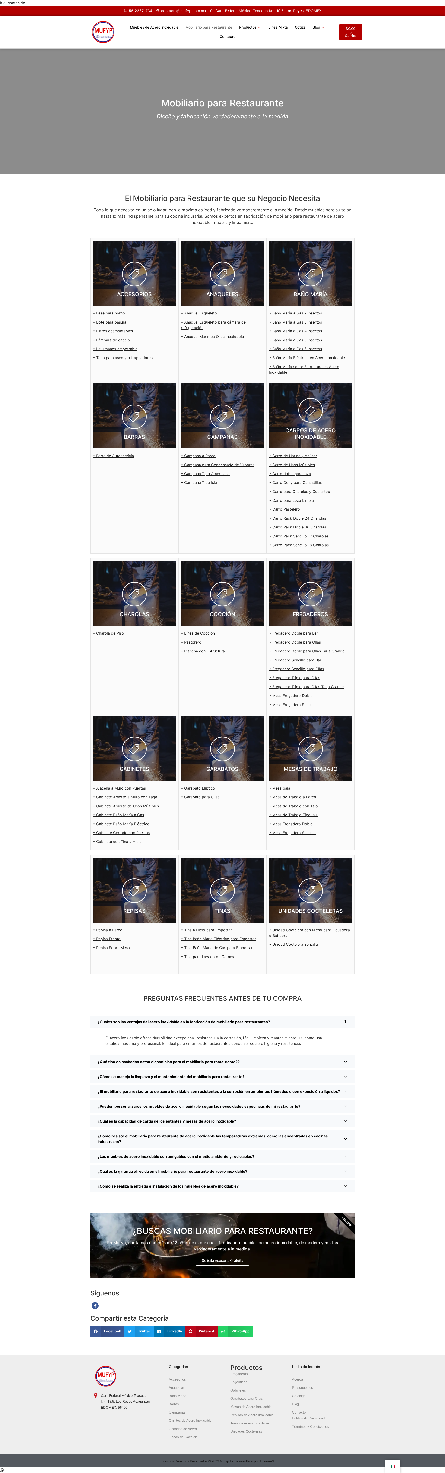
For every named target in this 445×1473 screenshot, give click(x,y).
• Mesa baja (279, 788)
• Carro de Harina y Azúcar (293, 455)
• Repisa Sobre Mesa (111, 947)
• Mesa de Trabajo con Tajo (293, 806)
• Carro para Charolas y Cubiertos (299, 491)
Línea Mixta (278, 27)
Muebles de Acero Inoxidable (154, 27)
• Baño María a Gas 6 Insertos (295, 348)
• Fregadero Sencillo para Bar (295, 660)
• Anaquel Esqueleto (199, 313)
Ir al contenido (12, 2)
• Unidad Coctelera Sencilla (293, 944)
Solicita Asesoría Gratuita (222, 1260)
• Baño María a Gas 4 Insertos (295, 331)
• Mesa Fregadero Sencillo (292, 704)
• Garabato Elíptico (198, 788)
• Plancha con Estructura (203, 651)
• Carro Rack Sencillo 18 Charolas (299, 545)
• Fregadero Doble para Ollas (295, 642)
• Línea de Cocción (198, 633)
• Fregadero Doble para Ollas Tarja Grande (306, 651)
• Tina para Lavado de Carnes (207, 956)
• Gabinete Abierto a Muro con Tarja (125, 797)
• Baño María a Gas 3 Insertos (295, 322)
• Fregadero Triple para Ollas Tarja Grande (306, 686)
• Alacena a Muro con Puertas (119, 788)
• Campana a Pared (198, 455)
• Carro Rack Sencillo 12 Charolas (299, 536)
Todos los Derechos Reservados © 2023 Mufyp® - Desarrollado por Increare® (217, 1461)
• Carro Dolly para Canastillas (295, 482)
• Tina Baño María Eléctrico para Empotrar (218, 938)
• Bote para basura (109, 322)
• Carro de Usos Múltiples (292, 465)
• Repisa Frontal (107, 938)
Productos (248, 27)
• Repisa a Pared (107, 930)
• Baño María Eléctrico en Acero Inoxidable (307, 357)
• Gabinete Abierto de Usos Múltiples (126, 806)
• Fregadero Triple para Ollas (294, 677)
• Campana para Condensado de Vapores (217, 465)
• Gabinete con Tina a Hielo (117, 841)
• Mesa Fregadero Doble (290, 695)
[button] (107, 1331)
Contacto (227, 36)
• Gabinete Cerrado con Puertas (121, 832)
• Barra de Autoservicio (113, 455)
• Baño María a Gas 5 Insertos (295, 340)
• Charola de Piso (108, 633)
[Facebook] (95, 1305)
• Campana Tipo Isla (199, 482)
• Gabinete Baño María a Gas (118, 815)
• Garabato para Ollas (200, 797)
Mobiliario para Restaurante (208, 27)
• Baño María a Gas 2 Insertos (295, 313)
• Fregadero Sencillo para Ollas (296, 669)
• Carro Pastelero (284, 509)
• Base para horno (109, 313)
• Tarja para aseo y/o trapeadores (123, 357)
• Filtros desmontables (113, 331)
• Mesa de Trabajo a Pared (292, 797)
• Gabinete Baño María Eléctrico (121, 824)
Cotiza (300, 27)
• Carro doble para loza (290, 473)
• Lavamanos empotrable (115, 348)
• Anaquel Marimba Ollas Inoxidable (212, 336)
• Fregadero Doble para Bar (293, 633)
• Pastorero (191, 642)
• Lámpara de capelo (111, 340)
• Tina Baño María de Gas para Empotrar (217, 947)
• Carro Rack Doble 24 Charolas (297, 518)
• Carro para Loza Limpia (291, 500)
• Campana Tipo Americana (205, 473)
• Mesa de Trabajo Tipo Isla (293, 815)
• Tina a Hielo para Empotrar (206, 930)
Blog (316, 27)
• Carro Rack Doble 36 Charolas (297, 527)
